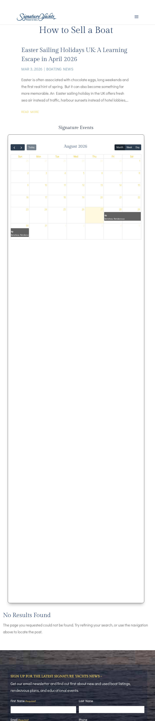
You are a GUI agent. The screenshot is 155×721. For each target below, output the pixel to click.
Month (119, 147)
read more (30, 112)
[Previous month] (14, 147)
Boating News (59, 68)
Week (129, 147)
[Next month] (21, 147)
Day (138, 147)
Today (31, 147)
